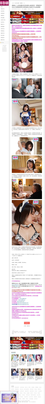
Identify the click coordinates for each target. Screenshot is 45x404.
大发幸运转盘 (22, 387)
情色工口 (2, 24)
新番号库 (39, 389)
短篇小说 (2, 33)
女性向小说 (3, 19)
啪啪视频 (36, 387)
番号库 (30, 387)
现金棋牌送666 (4, 50)
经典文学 (2, 37)
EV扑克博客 (21, 396)
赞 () (27, 323)
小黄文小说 (21, 389)
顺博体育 (31, 392)
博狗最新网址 (17, 389)
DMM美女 (33, 387)
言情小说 (2, 8)
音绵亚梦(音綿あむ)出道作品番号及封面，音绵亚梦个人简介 (30, 378)
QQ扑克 (27, 398)
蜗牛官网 (35, 392)
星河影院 (12, 387)
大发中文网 (35, 398)
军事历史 (2, 31)
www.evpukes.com (20, 301)
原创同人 (2, 15)
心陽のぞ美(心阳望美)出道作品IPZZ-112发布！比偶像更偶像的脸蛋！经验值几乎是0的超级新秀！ (15, 364)
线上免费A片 (4, 46)
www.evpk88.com (22, 298)
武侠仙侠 (2, 13)
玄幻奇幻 (2, 11)
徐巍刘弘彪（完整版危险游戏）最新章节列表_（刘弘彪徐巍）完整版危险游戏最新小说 (35, 332)
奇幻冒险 (2, 17)
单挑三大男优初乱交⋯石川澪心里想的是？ (38, 363)
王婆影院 (23, 398)
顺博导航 (21, 392)
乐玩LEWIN (38, 394)
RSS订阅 (2, 42)
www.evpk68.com (21, 300)
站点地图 (22, 400)
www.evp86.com (15, 284)
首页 (2, 6)
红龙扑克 (35, 389)
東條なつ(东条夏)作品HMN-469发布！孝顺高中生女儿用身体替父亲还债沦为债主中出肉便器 (27, 6)
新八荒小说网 (4, 3)
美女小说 (26, 387)
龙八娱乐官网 (31, 396)
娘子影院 (20, 398)
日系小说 (2, 28)
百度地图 (28, 400)
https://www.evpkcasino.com (22, 302)
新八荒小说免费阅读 (32, 401)
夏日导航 (39, 396)
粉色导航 (12, 389)
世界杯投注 (35, 396)
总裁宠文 (25, 8)
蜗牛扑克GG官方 (26, 389)
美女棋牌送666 (4, 48)
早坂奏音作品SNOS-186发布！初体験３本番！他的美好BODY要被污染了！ (22, 378)
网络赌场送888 (4, 49)
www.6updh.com (25, 318)
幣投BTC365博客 (33, 394)
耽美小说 (2, 39)
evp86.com (17, 286)
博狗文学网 (31, 389)
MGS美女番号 (17, 387)
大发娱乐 (19, 394)
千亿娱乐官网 (26, 396)
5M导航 (24, 392)
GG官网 (39, 392)
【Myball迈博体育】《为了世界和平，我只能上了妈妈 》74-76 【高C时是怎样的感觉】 (19, 332)
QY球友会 (23, 394)
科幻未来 (2, 35)
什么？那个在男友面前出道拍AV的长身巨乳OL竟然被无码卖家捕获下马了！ (30, 364)
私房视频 (28, 392)
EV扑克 (40, 387)
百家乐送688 (4, 45)
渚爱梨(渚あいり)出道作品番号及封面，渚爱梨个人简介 (22, 363)
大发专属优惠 (31, 398)
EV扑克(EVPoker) (16, 281)
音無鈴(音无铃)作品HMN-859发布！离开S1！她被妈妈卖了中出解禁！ (38, 378)
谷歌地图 (25, 400)
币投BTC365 (28, 394)
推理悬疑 (2, 26)
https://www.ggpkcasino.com (23, 304)
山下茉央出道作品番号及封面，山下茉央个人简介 (14, 377)
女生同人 (2, 22)
